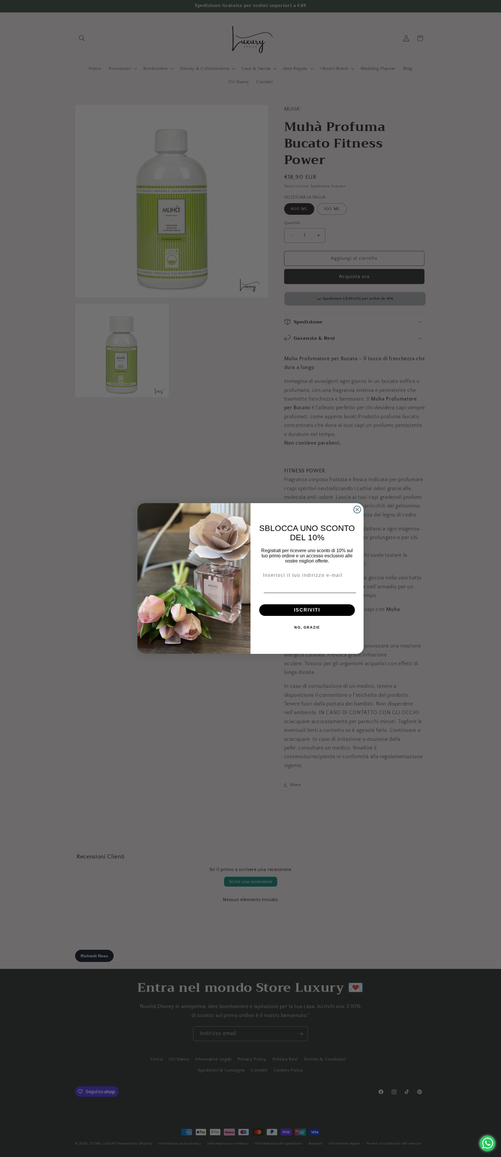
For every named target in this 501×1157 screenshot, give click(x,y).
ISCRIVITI (307, 609)
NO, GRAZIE (307, 627)
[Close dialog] (357, 509)
